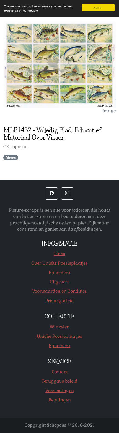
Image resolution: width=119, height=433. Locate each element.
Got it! (98, 8)
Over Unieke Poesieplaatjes (59, 263)
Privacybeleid (59, 301)
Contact (60, 372)
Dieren (11, 158)
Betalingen (59, 400)
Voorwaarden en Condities (59, 291)
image (109, 111)
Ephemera (59, 272)
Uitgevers (59, 282)
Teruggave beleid (59, 381)
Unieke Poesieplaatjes (59, 336)
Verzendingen (59, 390)
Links (59, 254)
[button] (52, 193)
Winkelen (59, 327)
